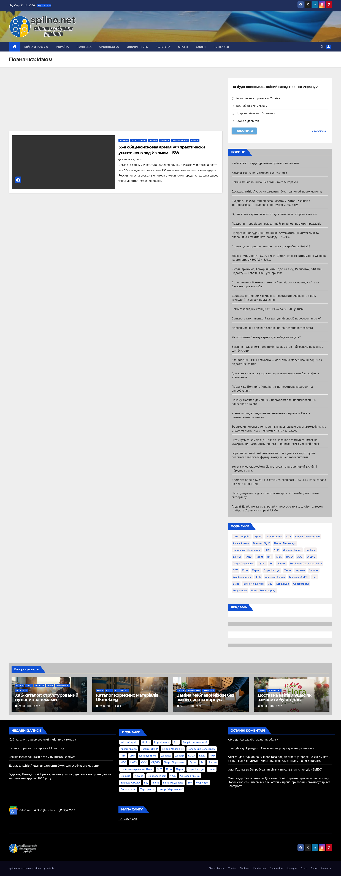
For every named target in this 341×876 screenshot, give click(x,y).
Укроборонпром (242, 577)
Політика (84, 46)
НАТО (289, 556)
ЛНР (269, 556)
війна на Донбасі (253, 583)
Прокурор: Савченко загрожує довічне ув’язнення (280, 748)
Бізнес (19, 685)
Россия (281, 563)
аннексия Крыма (275, 577)
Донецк (237, 556)
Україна (62, 46)
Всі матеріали (127, 819)
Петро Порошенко (243, 563)
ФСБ (258, 577)
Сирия (255, 570)
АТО (288, 536)
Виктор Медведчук (285, 543)
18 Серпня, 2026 (271, 706)
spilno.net (14, 868)
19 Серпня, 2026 (190, 706)
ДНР (276, 550)
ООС (300, 556)
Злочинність (137, 46)
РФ (271, 563)
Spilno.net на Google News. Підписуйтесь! (46, 810)
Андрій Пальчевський (307, 536)
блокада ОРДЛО (298, 577)
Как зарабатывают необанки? (259, 739)
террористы (240, 590)
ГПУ (267, 550)
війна (236, 583)
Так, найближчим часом (251, 105)
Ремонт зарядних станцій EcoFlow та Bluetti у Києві (268, 309)
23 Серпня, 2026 (29, 706)
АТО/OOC (124, 140)
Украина (300, 570)
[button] (322, 46)
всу (315, 577)
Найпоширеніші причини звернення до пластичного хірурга (272, 328)
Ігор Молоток (274, 536)
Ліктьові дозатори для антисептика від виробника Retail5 (271, 246)
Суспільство (109, 46)
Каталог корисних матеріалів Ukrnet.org (259, 172)
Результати (318, 131)
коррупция (282, 583)
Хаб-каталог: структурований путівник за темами (265, 163)
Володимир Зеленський (247, 550)
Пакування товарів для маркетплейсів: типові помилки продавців (276, 223)
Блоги (201, 46)
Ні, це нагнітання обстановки (255, 113)
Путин (261, 563)
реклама (39, 685)
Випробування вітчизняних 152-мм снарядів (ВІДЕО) (286, 769)
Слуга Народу (272, 570)
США (245, 570)
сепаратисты (301, 583)
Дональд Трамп (292, 550)
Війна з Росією (36, 46)
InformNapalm (241, 536)
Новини (153, 140)
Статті (183, 46)
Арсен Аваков (241, 543)
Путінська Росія (180, 140)
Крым (259, 556)
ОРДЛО (311, 556)
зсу (270, 583)
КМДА (248, 556)
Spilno (258, 536)
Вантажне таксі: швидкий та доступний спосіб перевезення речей (276, 318)
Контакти (221, 46)
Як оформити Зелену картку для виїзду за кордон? (266, 337)
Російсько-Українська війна (306, 563)
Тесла (287, 570)
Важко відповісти (247, 121)
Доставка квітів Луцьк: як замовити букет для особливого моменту (277, 191)
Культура (163, 46)
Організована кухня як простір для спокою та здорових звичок (274, 214)
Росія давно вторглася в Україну (257, 98)
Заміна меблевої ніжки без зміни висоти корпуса (265, 182)
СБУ (235, 570)
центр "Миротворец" (263, 590)
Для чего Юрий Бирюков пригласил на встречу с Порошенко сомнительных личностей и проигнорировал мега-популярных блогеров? (279, 782)
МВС (279, 556)
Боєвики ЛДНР (261, 543)
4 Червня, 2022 (132, 159)
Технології (21, 690)
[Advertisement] (115, 104)
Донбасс (310, 550)
